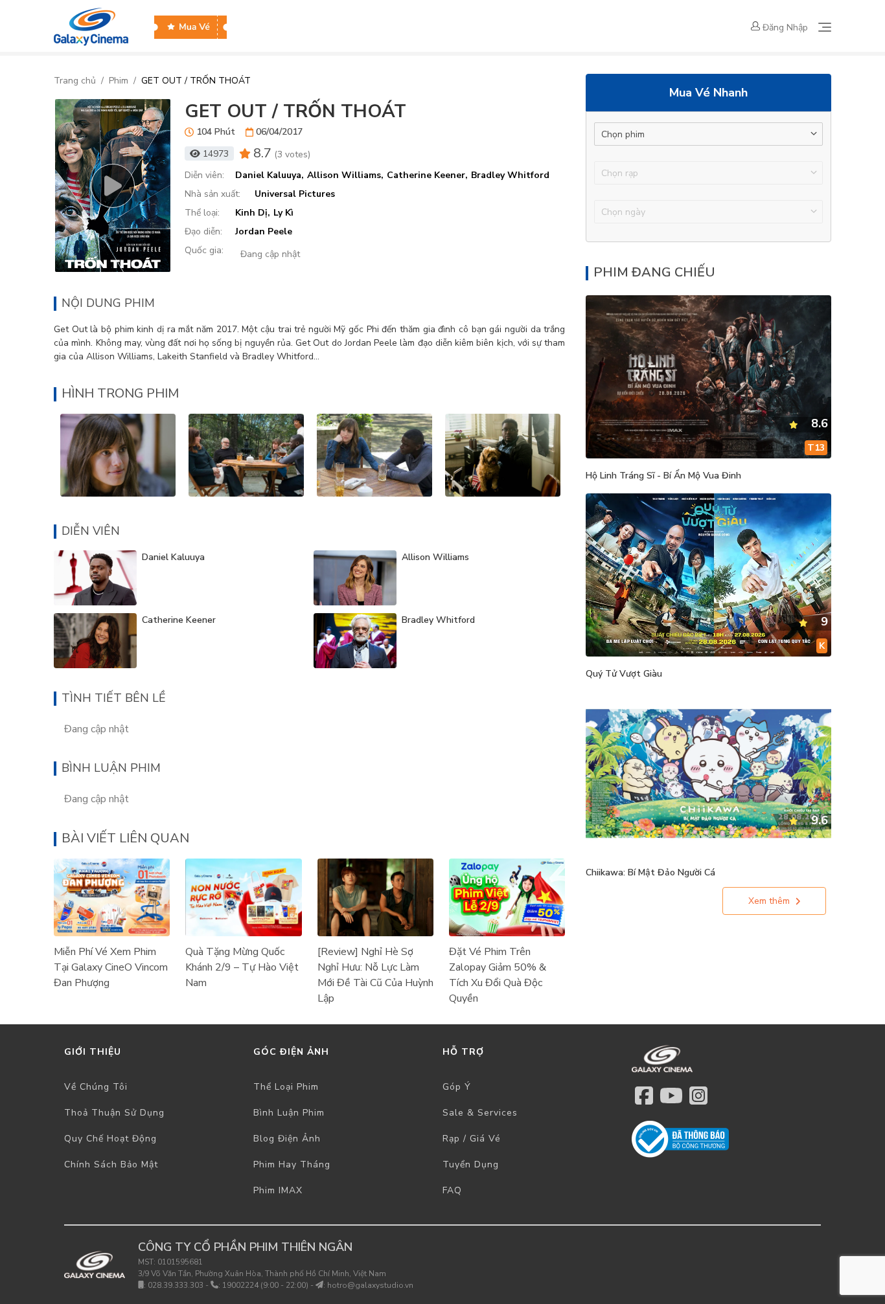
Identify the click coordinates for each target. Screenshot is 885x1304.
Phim (118, 80)
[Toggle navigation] (824, 27)
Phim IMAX (278, 1190)
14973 (216, 154)
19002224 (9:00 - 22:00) (265, 1285)
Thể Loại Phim (286, 1087)
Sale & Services (480, 1113)
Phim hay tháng (291, 1164)
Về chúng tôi (96, 1087)
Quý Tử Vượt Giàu (624, 674)
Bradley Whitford (438, 620)
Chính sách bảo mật (111, 1164)
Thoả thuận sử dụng (114, 1113)
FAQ (452, 1190)
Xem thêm (769, 901)
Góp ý (456, 1087)
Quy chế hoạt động (110, 1138)
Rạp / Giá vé (471, 1138)
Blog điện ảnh (287, 1138)
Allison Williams (435, 557)
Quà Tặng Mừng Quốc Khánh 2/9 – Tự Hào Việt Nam (242, 967)
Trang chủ (75, 80)
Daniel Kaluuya (173, 557)
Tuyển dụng (470, 1164)
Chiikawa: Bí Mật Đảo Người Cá (650, 872)
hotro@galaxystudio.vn (370, 1285)
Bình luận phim (289, 1113)
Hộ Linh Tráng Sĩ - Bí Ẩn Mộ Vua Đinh (663, 475)
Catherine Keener (179, 620)
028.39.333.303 (175, 1285)
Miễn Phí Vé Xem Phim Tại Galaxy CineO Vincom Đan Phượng (111, 967)
